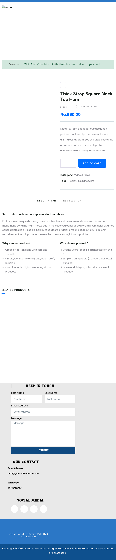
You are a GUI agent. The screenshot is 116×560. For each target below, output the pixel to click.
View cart (15, 64)
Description (46, 200)
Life (92, 181)
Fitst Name (17, 393)
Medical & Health (50, 340)
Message (16, 418)
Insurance (83, 181)
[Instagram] (24, 509)
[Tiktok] (34, 509)
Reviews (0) (72, 200)
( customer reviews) (87, 106)
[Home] (7, 7)
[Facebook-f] (14, 509)
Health (72, 181)
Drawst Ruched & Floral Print (58, 345)
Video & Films (82, 175)
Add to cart (92, 163)
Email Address (19, 405)
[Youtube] (43, 509)
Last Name (51, 393)
